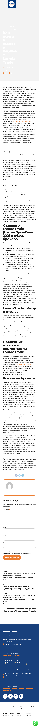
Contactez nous (16, 715)
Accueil (5, 713)
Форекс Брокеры (12, 28)
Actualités (28, 713)
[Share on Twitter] (19, 475)
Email (5, 535)
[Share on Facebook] (16, 475)
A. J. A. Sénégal (27, 715)
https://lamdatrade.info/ (24, 364)
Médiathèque (6, 715)
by (6, 73)
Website (5, 543)
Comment (6, 509)
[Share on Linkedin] (22, 475)
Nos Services (19, 713)
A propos (11, 713)
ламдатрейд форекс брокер (22, 121)
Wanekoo (27, 707)
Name (5, 527)
